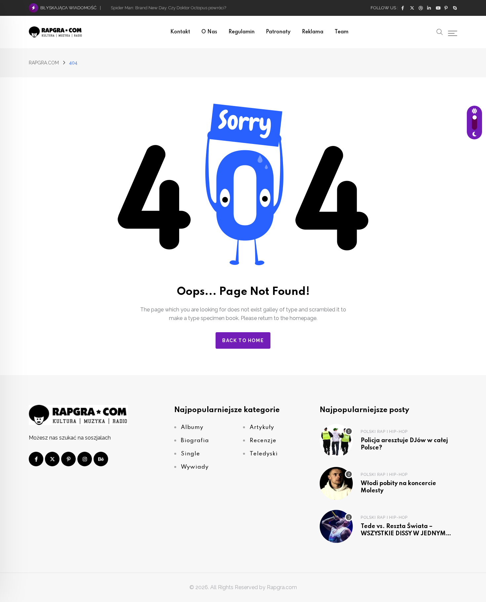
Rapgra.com (282, 587)
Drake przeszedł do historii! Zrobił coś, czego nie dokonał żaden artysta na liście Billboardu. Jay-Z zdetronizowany (222, 7)
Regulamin (241, 32)
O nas (209, 32)
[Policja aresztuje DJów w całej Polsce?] (336, 440)
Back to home (243, 340)
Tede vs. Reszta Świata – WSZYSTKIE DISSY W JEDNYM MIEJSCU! (403, 533)
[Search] (439, 31)
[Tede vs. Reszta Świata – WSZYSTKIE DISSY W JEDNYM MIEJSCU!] (336, 526)
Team (341, 32)
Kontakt (180, 32)
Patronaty (278, 32)
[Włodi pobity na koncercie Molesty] (336, 483)
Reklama (312, 32)
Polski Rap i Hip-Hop (384, 431)
